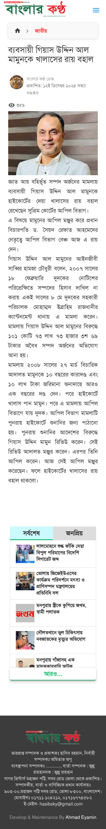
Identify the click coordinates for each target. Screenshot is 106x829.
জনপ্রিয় (74, 533)
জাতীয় (40, 31)
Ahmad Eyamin (81, 817)
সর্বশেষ (31, 533)
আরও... (53, 674)
